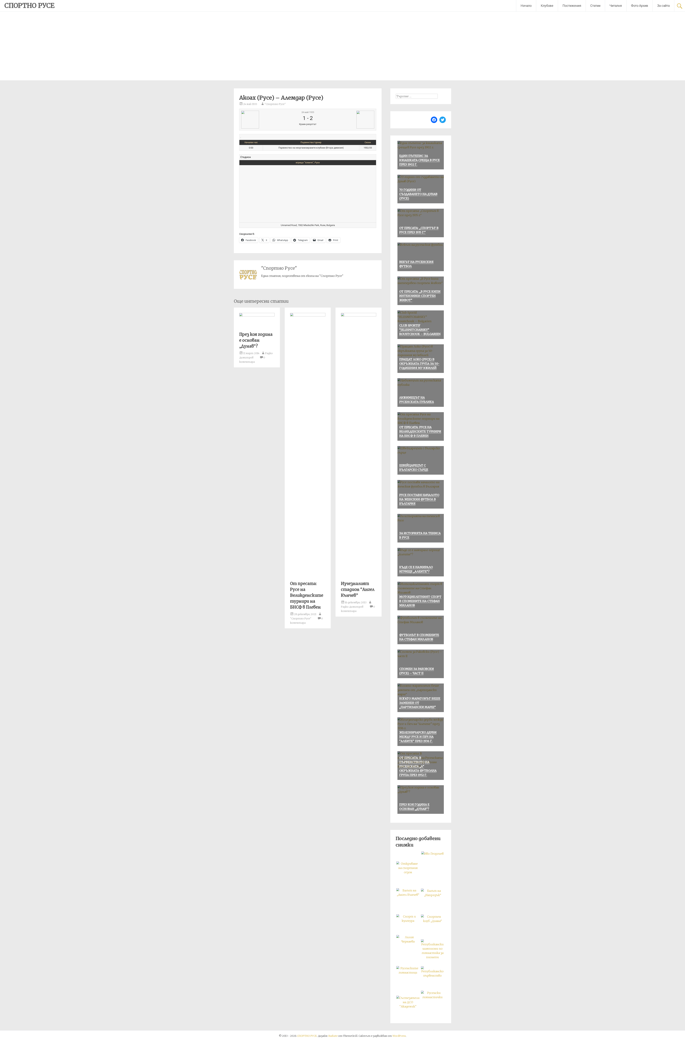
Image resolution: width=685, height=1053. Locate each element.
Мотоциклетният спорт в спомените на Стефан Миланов (420, 601)
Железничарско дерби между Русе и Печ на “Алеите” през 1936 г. (418, 737)
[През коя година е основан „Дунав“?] (257, 315)
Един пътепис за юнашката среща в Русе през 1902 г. (419, 160)
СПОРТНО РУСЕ (29, 6)
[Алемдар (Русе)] (351, 120)
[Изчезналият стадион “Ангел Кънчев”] (358, 315)
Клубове (547, 5)
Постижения (571, 5)
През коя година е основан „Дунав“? (256, 340)
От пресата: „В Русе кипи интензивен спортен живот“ (419, 296)
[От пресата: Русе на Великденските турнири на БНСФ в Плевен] (307, 315)
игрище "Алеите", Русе (308, 162)
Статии (595, 5)
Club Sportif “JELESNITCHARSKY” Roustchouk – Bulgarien (419, 330)
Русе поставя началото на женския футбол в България (419, 499)
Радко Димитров (352, 606)
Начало (526, 5)
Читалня (616, 5)
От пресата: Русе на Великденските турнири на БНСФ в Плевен (306, 595)
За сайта (663, 5)
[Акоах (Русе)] (263, 120)
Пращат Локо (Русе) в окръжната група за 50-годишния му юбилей (419, 364)
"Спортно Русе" (275, 104)
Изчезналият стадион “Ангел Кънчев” (357, 589)
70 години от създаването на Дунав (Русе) (418, 194)
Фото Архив (639, 5)
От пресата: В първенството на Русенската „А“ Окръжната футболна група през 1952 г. (418, 766)
